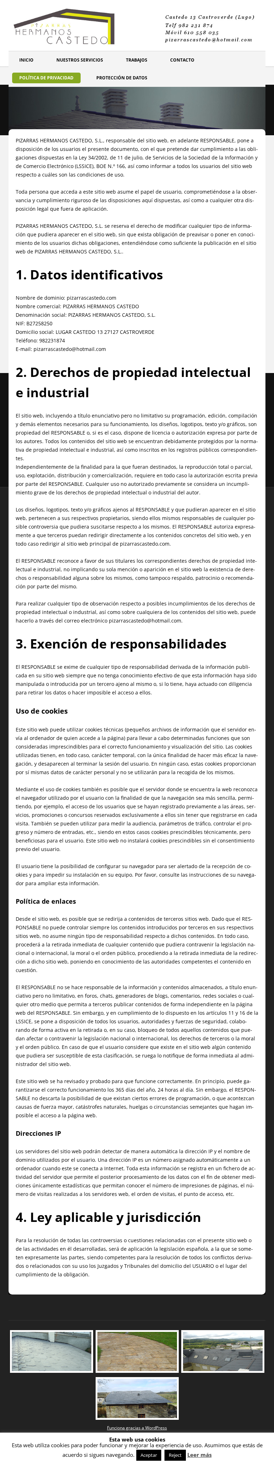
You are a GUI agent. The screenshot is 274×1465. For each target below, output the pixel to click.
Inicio (26, 60)
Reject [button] (175, 1455)
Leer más (199, 1455)
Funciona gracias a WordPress (137, 1428)
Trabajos (136, 60)
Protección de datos (121, 78)
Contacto (182, 60)
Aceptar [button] (149, 1455)
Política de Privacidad (46, 78)
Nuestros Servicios (79, 60)
